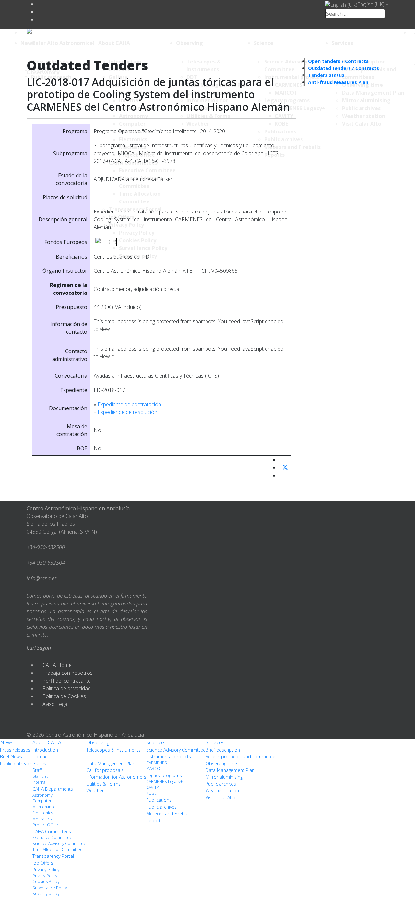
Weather (95, 791)
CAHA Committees (51, 831)
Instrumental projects (168, 756)
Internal (39, 782)
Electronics (42, 813)
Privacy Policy (45, 870)
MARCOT (154, 768)
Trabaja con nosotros (67, 672)
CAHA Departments (52, 789)
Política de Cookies (64, 696)
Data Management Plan (110, 763)
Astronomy (42, 795)
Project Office (45, 825)
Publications (159, 800)
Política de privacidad (66, 688)
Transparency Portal (53, 856)
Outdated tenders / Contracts (343, 68)
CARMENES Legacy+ (164, 781)
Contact (40, 756)
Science (263, 43)
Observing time (221, 763)
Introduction (45, 750)
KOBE (151, 793)
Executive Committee (52, 837)
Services (342, 43)
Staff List (40, 776)
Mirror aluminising (224, 777)
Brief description (223, 750)
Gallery (39, 763)
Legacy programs (164, 775)
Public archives (161, 807)
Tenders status (326, 75)
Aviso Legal (55, 703)
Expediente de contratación (129, 404)
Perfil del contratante (66, 680)
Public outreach (16, 763)
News (27, 43)
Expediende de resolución (127, 412)
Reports (154, 820)
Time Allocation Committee (57, 849)
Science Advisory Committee (59, 843)
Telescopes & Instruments (113, 750)
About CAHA (114, 43)
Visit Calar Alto (220, 797)
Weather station (222, 791)
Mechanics (42, 819)
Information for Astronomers (116, 777)
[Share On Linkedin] (281, 475)
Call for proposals (105, 770)
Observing (189, 43)
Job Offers (42, 863)
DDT (90, 756)
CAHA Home (57, 665)
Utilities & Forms (103, 784)
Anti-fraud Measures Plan (338, 82)
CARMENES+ (157, 762)
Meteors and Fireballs (169, 814)
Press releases (15, 750)
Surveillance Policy (49, 888)
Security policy (46, 893)
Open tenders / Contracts (338, 61)
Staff (37, 770)
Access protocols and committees (242, 756)
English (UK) (371, 4)
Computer (42, 801)
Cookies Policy (46, 881)
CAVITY (152, 787)
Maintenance (44, 807)
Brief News (11, 756)
